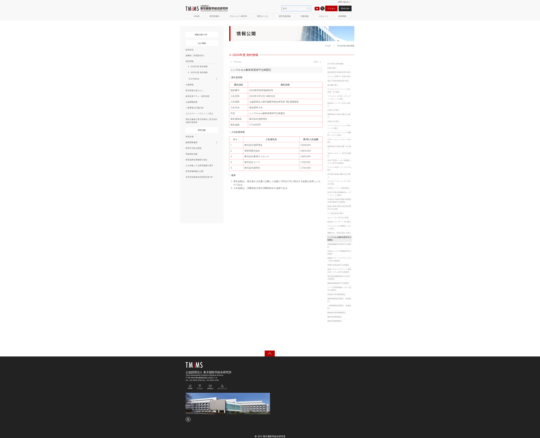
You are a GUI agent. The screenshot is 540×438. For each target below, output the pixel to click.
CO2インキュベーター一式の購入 (339, 140)
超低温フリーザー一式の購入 (339, 222)
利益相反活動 (191, 154)
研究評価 (190, 136)
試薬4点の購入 (333, 110)
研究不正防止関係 (193, 148)
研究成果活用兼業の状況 (196, 159)
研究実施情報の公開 (194, 171)
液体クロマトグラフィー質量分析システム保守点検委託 (339, 270)
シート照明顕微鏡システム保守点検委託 (339, 288)
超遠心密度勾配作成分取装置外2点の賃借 (339, 207)
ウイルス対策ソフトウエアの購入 (339, 168)
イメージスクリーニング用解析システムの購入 (339, 133)
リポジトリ (323, 16)
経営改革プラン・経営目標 (197, 96)
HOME (197, 16)
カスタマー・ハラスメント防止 (199, 113)
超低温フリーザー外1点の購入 (338, 104)
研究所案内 (214, 16)
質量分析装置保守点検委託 (338, 265)
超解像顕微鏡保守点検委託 (338, 283)
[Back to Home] (207, 8)
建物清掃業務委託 (334, 317)
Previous (237, 62)
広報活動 (305, 16)
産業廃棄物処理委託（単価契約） (339, 300)
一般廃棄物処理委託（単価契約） (339, 306)
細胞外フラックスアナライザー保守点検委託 (339, 259)
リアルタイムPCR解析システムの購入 (339, 227)
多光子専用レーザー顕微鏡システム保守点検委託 (339, 161)
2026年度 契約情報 (199, 66)
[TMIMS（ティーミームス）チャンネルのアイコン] (317, 8)
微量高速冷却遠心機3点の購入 (338, 115)
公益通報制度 (191, 102)
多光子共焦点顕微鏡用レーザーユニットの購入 (339, 193)
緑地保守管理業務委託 (336, 294)
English (345, 8)
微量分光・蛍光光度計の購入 (339, 233)
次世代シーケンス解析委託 (338, 188)
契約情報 (190, 61)
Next (316, 62)
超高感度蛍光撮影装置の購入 (339, 72)
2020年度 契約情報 (335, 64)
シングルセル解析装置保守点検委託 (339, 238)
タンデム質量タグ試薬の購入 (339, 76)
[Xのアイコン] (322, 8)
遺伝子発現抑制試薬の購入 (338, 81)
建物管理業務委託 (334, 321)
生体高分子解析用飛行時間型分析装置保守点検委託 (339, 200)
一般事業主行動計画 (194, 107)
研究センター (263, 16)
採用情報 (342, 16)
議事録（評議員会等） (195, 55)
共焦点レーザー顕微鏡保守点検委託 (339, 252)
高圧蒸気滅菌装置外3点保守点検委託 (338, 277)
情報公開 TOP (201, 34)
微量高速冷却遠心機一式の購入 (339, 147)
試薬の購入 (332, 68)
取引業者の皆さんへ (194, 90)
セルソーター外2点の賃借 (338, 217)
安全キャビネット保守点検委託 (339, 154)
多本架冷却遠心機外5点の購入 (338, 175)
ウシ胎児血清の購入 (335, 213)
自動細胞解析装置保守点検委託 (339, 245)
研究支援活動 (285, 16)
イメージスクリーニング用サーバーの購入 (339, 126)
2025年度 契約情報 (199, 72)
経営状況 (190, 49)
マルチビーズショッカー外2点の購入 (338, 182)
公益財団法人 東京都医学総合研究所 (208, 372)
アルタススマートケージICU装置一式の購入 (338, 90)
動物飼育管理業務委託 (336, 313)
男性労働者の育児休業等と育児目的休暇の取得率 (201, 120)
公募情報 (190, 84)
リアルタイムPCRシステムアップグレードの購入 (339, 97)
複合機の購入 (332, 85)
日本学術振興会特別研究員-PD (199, 177)
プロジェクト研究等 (238, 16)
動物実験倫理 (191, 142)
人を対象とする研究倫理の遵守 (199, 165)
